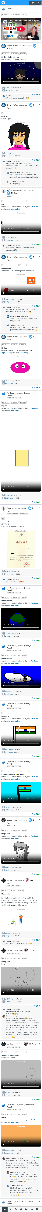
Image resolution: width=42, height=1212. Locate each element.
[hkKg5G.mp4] (21, 295)
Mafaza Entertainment (15, 190)
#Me (13, 885)
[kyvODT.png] (21, 530)
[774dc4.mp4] (21, 687)
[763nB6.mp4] (21, 1146)
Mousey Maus (12, 820)
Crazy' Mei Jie (11, 508)
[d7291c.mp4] (21, 803)
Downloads (15, 1209)
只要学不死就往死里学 (12, 513)
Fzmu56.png (9, 153)
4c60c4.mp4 (9, 633)
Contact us (31, 1209)
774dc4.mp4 (9, 691)
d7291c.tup (9, 810)
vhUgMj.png (9, 933)
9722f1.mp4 (9, 749)
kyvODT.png (9, 571)
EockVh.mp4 (9, 1093)
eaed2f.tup (9, 870)
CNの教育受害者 (24, 513)
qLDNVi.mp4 (9, 237)
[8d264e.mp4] (21, 491)
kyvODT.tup (9, 574)
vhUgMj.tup (9, 936)
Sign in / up (35, 3)
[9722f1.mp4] (21, 745)
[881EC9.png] (21, 356)
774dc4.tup (9, 694)
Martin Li (10, 880)
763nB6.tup (9, 1153)
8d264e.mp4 (9, 495)
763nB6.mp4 (9, 1150)
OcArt (14, 825)
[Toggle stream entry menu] (39, 45)
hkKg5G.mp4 (9, 299)
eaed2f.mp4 (9, 867)
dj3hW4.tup (9, 1002)
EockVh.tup (9, 1095)
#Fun (8, 885)
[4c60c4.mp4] (21, 629)
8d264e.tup (9, 498)
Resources (26, 1209)
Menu (37, 1209)
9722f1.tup (9, 752)
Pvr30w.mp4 (9, 88)
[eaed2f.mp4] (21, 863)
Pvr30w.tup (9, 90)
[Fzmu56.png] (21, 122)
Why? (10, 1209)
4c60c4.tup (9, 636)
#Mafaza (9, 196)
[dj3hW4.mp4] (21, 995)
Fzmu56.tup (9, 156)
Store (21, 1209)
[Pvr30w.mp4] (21, 83)
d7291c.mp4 (9, 807)
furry (9, 825)
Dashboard (5, 1209)
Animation (10, 397)
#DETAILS (17, 885)
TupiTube (10, 8)
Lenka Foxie (10, 1016)
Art (20, 397)
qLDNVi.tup (9, 240)
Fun (16, 397)
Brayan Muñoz (12, 45)
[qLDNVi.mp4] (21, 233)
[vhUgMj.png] (21, 909)
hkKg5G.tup (9, 302)
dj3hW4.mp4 (9, 999)
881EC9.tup (9, 383)
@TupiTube (14, 175)
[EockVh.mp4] (21, 1088)
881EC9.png (9, 381)
